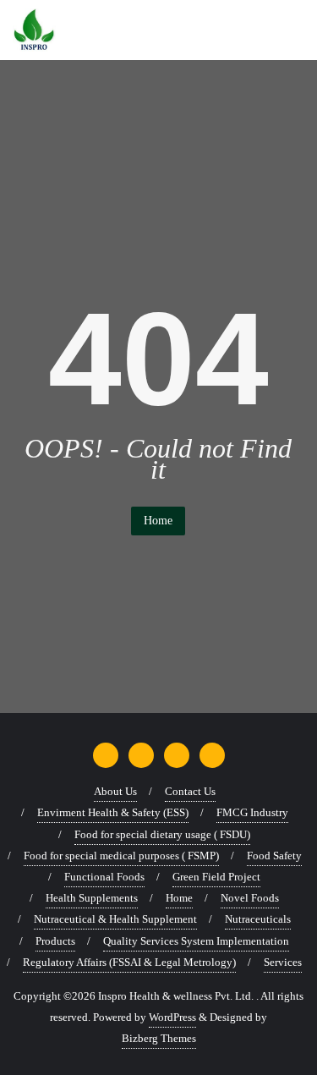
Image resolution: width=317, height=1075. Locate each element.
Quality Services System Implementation (196, 941)
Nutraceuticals (258, 919)
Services (283, 962)
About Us (115, 791)
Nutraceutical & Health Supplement (115, 919)
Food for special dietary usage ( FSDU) (162, 834)
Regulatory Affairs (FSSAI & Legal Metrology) (129, 962)
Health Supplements (92, 897)
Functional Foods (104, 876)
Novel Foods (250, 897)
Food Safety (274, 855)
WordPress (172, 1017)
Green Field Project (216, 876)
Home (158, 520)
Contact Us (190, 791)
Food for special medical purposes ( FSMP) (121, 855)
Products (55, 941)
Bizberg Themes (159, 1038)
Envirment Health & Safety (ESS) (113, 812)
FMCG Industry (252, 812)
